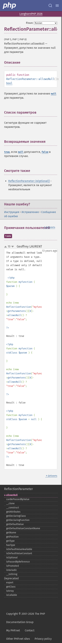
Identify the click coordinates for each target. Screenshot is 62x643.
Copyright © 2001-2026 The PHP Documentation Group (25, 618)
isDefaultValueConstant (19, 553)
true (7, 152)
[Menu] (57, 5)
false (45, 152)
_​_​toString (11, 574)
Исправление (30, 212)
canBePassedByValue (17, 499)
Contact (29, 630)
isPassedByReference (18, 561)
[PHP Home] (10, 5)
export (9, 582)
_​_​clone (10, 503)
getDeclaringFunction (17, 520)
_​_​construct (12, 507)
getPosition (12, 536)
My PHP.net (13, 630)
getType (10, 540)
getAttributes (13, 511)
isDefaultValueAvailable (19, 549)
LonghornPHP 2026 (31, 13)
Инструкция (11, 212)
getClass (11, 586)
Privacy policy (43, 638)
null (53, 93)
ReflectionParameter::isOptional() (29, 181)
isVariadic (11, 570)
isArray (10, 590)
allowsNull (12, 495)
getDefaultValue (15, 524)
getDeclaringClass (16, 515)
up (6, 247)
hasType (10, 545)
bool (9, 83)
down (12, 247)
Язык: (29, 22)
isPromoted (12, 565)
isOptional (12, 557)
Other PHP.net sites (18, 638)
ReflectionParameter (18, 489)
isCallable (11, 595)
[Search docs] (50, 5)
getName (11, 532)
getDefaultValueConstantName (23, 528)
